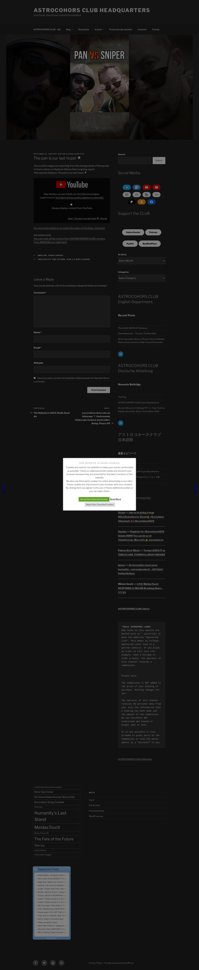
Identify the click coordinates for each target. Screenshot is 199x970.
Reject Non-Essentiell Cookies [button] (99, 504)
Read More (115, 499)
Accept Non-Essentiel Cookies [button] (94, 499)
